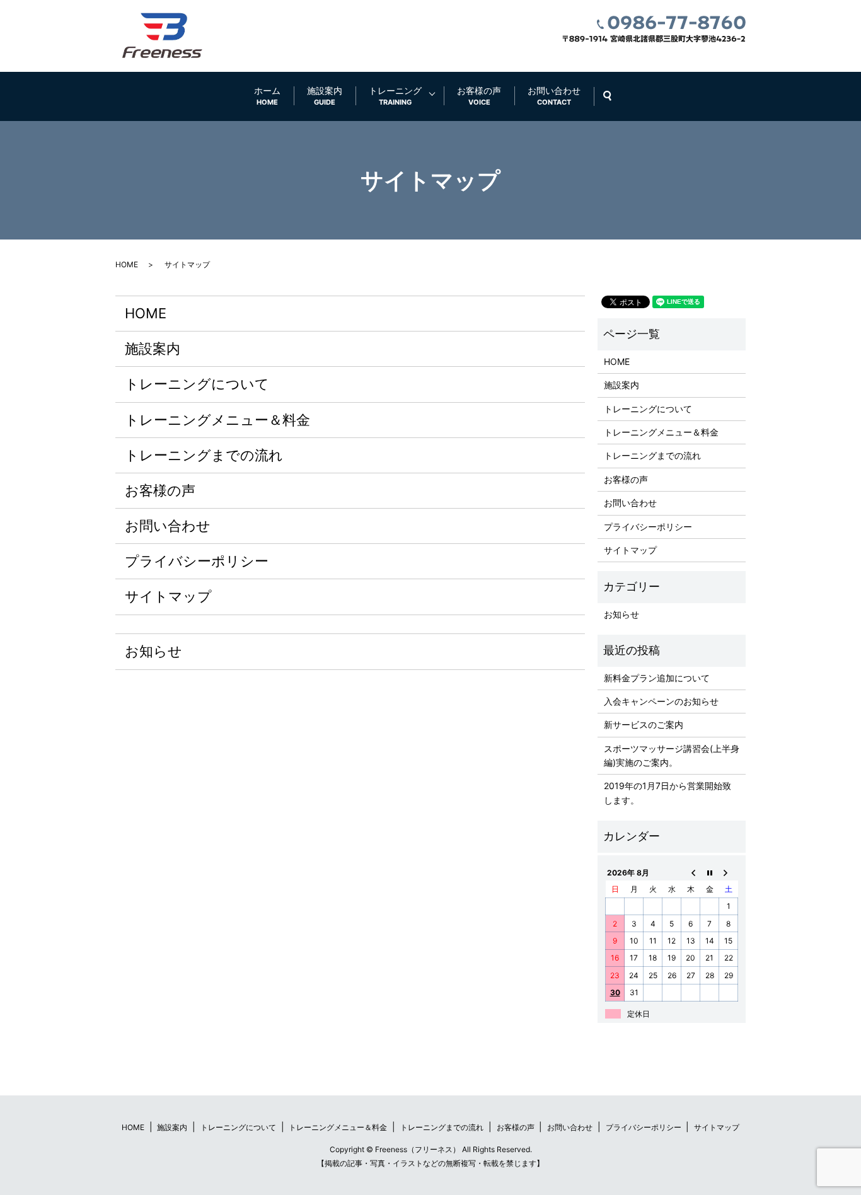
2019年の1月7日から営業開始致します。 (667, 792)
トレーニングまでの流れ (204, 455)
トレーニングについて (197, 384)
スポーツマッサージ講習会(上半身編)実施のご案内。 (671, 755)
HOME (126, 264)
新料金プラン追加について (657, 678)
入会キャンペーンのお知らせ (661, 701)
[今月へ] (709, 872)
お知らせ (153, 651)
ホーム (267, 96)
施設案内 (324, 96)
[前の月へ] (690, 872)
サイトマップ (168, 596)
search (613, 96)
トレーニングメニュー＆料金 (217, 420)
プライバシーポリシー (197, 561)
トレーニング (395, 96)
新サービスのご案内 (643, 724)
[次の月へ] (728, 872)
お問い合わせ (554, 96)
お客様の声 (479, 96)
